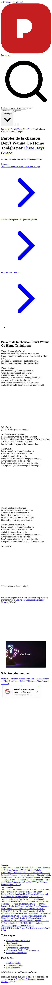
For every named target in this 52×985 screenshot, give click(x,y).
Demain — (43, 880)
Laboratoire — (11, 872)
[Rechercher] (15, 124)
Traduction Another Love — (18, 901)
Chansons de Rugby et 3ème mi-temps (22, 950)
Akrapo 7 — (26, 882)
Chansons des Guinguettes (17, 948)
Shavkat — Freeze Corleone (13, 679)
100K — (35, 868)
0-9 (4, 930)
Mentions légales (13, 963)
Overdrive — (11, 877)
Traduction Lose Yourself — (17, 889)
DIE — (30, 880)
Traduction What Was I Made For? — (30, 913)
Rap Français (11, 943)
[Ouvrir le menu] (18, 124)
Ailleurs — (18, 875)
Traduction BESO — (23, 909)
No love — (16, 880)
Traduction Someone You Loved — (22, 899)
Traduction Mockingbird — (27, 896)
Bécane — (19, 870)
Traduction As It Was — (17, 916)
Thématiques (7, 114)
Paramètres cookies (14, 965)
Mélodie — (13, 884)
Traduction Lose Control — (25, 907)
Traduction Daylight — (17, 925)
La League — (31, 877)
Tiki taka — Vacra (34, 681)
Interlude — (39, 875)
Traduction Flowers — (24, 906)
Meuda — (29, 872)
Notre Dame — (14, 868)
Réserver (5, 164)
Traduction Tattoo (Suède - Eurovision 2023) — (21, 919)
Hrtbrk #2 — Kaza (33, 679)
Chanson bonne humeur (16, 952)
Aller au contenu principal (12, 2)
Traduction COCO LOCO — (26, 923)
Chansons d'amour (14, 945)
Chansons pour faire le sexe (18, 940)
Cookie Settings (13, 968)
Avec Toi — (9, 882)
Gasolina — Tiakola (18, 681)
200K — (34, 870)
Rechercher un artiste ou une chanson (17, 108)
